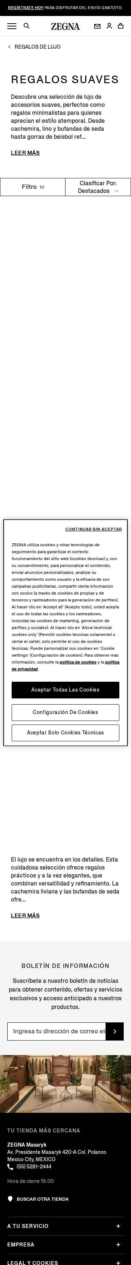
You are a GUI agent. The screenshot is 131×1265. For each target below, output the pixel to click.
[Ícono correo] (97, 26)
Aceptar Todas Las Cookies (65, 689)
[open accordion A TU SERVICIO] (118, 1226)
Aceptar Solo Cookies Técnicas (65, 732)
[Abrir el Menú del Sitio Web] (11, 26)
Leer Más (25, 153)
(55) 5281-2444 (34, 1166)
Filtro (30, 187)
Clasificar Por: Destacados (97, 187)
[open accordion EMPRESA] (118, 1244)
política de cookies (78, 662)
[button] (29, 26)
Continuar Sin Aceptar (94, 529)
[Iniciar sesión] (109, 26)
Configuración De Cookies (65, 712)
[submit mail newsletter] (115, 1031)
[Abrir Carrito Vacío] (121, 26)
